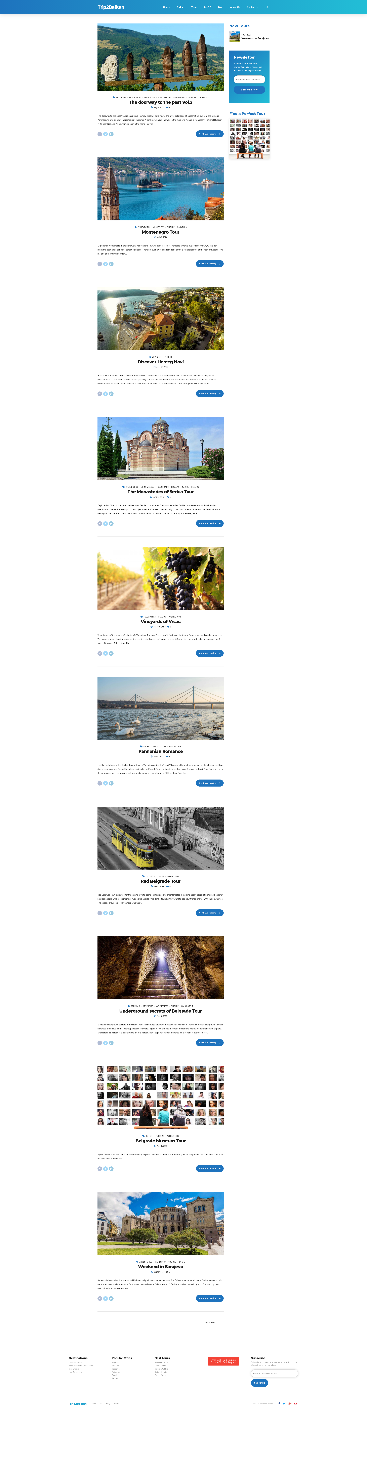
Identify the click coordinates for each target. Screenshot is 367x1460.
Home (166, 7)
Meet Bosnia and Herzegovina (81, 1366)
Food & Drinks (160, 1366)
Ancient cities (135, 97)
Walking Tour (175, 616)
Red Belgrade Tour (160, 881)
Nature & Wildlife (161, 1369)
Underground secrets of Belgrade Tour (160, 1011)
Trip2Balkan (110, 7)
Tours (194, 7)
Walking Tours (160, 1375)
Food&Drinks (179, 97)
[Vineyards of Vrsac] (160, 578)
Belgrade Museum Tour (160, 1141)
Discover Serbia (75, 1362)
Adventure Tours (161, 1362)
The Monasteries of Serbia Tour (160, 491)
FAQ (101, 1403)
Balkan (180, 7)
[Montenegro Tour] (160, 188)
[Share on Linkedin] (111, 134)
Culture (170, 227)
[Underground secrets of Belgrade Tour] (160, 967)
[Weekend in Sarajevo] (160, 1223)
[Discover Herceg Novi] (160, 318)
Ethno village (164, 97)
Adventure (121, 97)
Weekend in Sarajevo (160, 1266)
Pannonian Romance (160, 751)
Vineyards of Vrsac (160, 621)
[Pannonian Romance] (160, 708)
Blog (220, 7)
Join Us (116, 1403)
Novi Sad (115, 1366)
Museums (204, 97)
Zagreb (114, 1375)
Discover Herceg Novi (161, 362)
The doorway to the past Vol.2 (160, 102)
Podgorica (116, 1372)
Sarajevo (115, 1378)
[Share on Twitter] (105, 134)
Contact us (252, 7)
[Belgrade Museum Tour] (160, 1097)
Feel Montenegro (75, 1372)
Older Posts (210, 1323)
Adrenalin (135, 1006)
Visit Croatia (74, 1369)
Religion (195, 487)
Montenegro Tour (160, 232)
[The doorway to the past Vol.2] (160, 57)
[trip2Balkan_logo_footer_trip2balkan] (78, 1403)
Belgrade (115, 1362)
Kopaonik (116, 1369)
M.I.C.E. (207, 7)
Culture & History (162, 1372)
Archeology (149, 97)
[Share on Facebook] (99, 134)
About (93, 1403)
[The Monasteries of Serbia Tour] (160, 448)
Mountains (193, 97)
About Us (235, 7)
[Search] (268, 7)
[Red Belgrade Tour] (160, 838)
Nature (185, 487)
